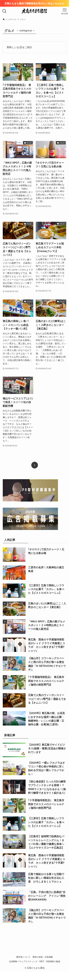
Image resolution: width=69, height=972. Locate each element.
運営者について (23, 956)
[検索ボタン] (4, 11)
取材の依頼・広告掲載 (43, 956)
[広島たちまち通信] (34, 11)
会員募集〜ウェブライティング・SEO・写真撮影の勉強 (34, 961)
